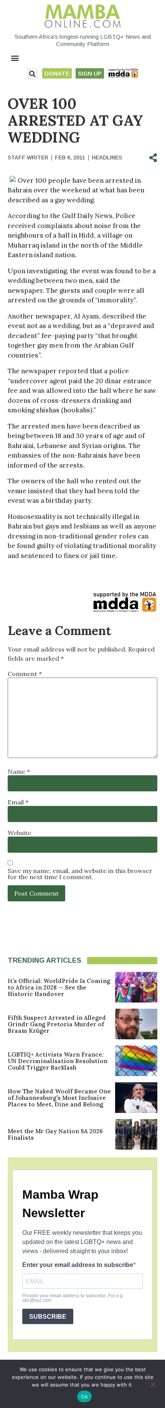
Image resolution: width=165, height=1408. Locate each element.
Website (19, 833)
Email (18, 802)
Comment (25, 674)
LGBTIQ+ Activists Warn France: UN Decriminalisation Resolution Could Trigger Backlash (57, 1061)
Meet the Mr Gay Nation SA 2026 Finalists (55, 1134)
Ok (84, 1396)
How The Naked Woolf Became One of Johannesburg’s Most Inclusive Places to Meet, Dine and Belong (59, 1098)
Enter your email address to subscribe (77, 1265)
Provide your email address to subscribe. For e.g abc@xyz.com (72, 1298)
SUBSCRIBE (47, 1316)
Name (19, 771)
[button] (15, 58)
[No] (152, 1383)
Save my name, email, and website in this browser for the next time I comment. (80, 874)
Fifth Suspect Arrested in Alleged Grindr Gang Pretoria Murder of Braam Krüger (57, 1024)
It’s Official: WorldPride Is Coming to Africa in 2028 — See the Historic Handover (59, 987)
